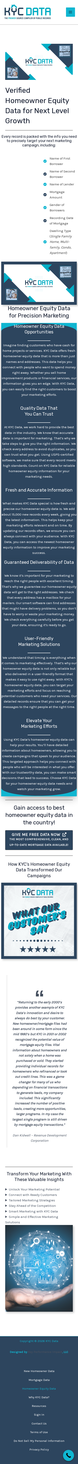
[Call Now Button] (68, 1455)
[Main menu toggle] (70, 12)
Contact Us (39, 1423)
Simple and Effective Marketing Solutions (31, 1219)
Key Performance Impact (45, 1352)
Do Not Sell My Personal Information (39, 1441)
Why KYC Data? (39, 1397)
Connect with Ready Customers (33, 1195)
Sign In (39, 1414)
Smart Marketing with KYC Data (33, 1211)
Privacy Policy (39, 1449)
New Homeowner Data (39, 1371)
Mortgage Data (39, 1380)
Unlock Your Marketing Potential (34, 1189)
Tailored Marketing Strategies (32, 1200)
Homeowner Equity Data (39, 1388)
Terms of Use (39, 1432)
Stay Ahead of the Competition (32, 1206)
